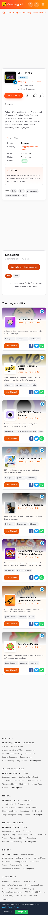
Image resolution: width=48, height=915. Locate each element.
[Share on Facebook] (31, 346)
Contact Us (16, 881)
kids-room (33, 524)
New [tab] (16, 276)
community (31, 478)
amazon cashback (12, 195)
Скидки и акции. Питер (27, 367)
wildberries (9, 570)
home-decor (22, 524)
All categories (35, 760)
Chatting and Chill (21, 861)
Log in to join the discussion (24, 267)
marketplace (35, 339)
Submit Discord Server (11, 888)
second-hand (22, 339)
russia (31, 617)
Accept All (21, 911)
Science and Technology (11, 831)
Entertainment (30, 753)
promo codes (10, 617)
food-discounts (11, 663)
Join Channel (11, 345)
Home (8, 12)
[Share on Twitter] (36, 346)
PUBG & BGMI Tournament (12, 746)
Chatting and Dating (9, 811)
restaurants (34, 663)
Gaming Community (9, 757)
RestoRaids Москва (28, 644)
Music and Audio (39, 858)
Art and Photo (37, 784)
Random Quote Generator (12, 892)
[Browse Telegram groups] (15, 82)
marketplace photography (26, 431)
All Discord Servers (10, 854)
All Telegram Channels (11, 827)
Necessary (8, 911)
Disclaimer (33, 896)
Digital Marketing (8, 834)
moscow (23, 663)
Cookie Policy (7, 899)
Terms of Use (21, 896)
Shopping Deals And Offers (35, 12)
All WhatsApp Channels (11, 773)
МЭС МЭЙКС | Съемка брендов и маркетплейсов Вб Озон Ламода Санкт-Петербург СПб (29, 414)
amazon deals (32, 191)
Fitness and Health (9, 784)
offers (21, 191)
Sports (26, 773)
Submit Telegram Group (34, 885)
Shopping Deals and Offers (29, 81)
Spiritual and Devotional (28, 777)
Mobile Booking (8, 760)
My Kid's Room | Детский (31, 505)
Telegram (17, 12)
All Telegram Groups (10, 800)
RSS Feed (29, 892)
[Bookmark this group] (34, 95)
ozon (19, 570)
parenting (21, 478)
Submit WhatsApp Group (12, 885)
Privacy (16, 907)
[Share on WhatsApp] (41, 346)
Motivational (24, 784)
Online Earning (28, 743)
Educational (30, 750)
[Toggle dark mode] (36, 4)
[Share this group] (27, 95)
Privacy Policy (7, 896)
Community (27, 831)
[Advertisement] (24, 41)
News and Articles (34, 780)
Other (25, 827)
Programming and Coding (12, 814)
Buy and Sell (22, 760)
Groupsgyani (15, 4)
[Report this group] (41, 95)
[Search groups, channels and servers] (30, 4)
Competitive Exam (9, 777)
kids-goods (9, 339)
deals (14, 191)
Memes (5, 787)
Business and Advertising (12, 753)
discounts (9, 385)
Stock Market (37, 811)
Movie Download (9, 804)
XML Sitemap (40, 892)
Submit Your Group (30, 881)
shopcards (9, 431)
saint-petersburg (22, 385)
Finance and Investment (11, 869)
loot (24, 195)
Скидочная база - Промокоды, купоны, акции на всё (29, 599)
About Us (5, 881)
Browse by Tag (28, 888)
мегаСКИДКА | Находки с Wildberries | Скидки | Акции (31, 553)
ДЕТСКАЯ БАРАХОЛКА (29, 319)
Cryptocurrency (26, 757)
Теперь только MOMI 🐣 (30, 458)
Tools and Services (22, 858)
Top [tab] (8, 276)
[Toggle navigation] (43, 4)
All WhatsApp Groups (11, 743)
